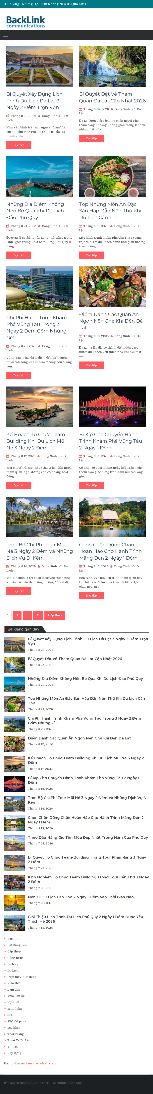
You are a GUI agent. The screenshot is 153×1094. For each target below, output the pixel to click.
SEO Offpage (16, 1021)
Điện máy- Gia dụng (22, 977)
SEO (10, 1015)
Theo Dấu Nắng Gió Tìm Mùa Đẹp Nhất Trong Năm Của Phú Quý (88, 837)
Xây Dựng (14, 1053)
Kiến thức (14, 983)
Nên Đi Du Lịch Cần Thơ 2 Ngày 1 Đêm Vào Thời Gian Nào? (81, 897)
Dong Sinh (49, 116)
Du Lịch (13, 970)
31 (38, 615)
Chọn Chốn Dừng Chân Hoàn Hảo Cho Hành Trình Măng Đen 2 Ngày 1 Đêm (110, 551)
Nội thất (13, 1002)
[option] (56, 4)
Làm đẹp (13, 989)
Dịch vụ (12, 964)
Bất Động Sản (17, 945)
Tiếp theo (55, 615)
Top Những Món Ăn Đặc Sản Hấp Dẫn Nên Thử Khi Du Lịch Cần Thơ (110, 210)
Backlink (14, 939)
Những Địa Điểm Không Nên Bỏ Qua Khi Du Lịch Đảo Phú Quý (70, 4)
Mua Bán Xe (16, 996)
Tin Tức (12, 1047)
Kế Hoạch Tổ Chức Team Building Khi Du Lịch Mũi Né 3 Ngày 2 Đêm (36, 441)
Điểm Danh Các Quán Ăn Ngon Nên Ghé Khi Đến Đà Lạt (111, 321)
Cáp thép (14, 951)
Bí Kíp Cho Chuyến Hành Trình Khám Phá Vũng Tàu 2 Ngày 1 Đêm (110, 441)
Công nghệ (15, 958)
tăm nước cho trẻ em (41, 1063)
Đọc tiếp (19, 145)
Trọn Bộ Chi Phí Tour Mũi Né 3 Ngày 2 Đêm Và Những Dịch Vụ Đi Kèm (39, 551)
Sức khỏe (14, 1027)
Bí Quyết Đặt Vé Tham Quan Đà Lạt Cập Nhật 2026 (75, 659)
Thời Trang (15, 1034)
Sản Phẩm (14, 1008)
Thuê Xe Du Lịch (19, 1040)
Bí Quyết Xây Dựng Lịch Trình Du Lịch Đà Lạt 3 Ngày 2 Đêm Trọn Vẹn (34, 100)
